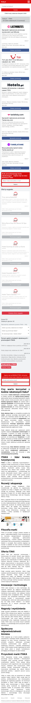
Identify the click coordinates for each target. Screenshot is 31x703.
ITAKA (10, 18)
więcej (26, 40)
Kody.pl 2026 (4, 698)
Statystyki (27, 698)
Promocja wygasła (15, 213)
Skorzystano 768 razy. (7, 73)
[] (10, 20)
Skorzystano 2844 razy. (8, 133)
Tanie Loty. (4, 131)
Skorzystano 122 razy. (7, 234)
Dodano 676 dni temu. (23, 131)
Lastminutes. (5, 43)
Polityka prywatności (6, 700)
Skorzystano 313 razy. (18, 163)
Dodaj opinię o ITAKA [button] (9, 364)
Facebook (14, 700)
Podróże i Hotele (6, 367)
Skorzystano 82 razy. (7, 281)
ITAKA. (3, 209)
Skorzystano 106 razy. (7, 304)
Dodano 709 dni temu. (22, 102)
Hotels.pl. (4, 102)
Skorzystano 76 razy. (7, 210)
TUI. (3, 72)
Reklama (19, 700)
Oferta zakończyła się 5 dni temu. (13, 209)
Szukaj (15, 10)
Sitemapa (19, 698)
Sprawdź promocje (15, 138)
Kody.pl (3, 2)
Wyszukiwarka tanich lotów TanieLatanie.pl (12, 149)
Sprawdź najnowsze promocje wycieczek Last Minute (13, 31)
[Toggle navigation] (29, 1)
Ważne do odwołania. (13, 43)
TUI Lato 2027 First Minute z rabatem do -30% (12, 61)
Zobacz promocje (15, 50)
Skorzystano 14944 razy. (19, 45)
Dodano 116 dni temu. (7, 163)
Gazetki (12, 698)
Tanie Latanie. (5, 161)
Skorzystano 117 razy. (7, 260)
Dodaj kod (27, 700)
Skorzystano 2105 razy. (7, 103)
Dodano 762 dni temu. (7, 45)
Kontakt (23, 700)
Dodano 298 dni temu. (20, 72)
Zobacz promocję (15, 78)
